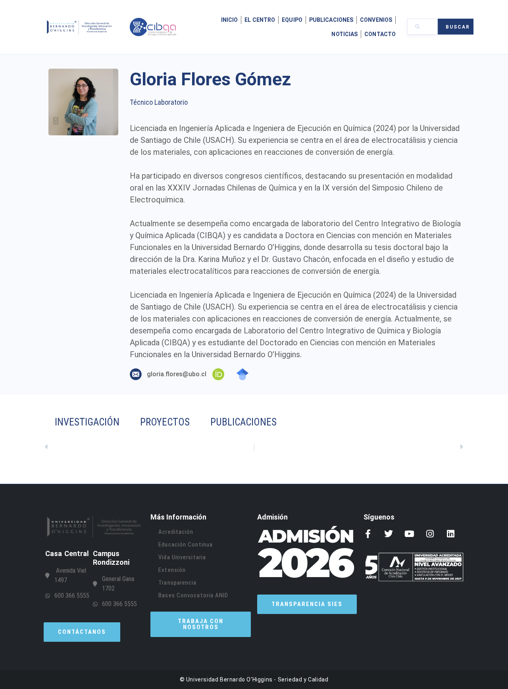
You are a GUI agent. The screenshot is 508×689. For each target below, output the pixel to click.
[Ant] (149, 447)
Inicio (229, 20)
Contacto (380, 34)
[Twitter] (388, 533)
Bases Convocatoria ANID (193, 595)
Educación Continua (185, 544)
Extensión (172, 570)
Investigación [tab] (87, 422)
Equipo (292, 20)
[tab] (297, 422)
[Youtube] (409, 533)
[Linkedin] (450, 533)
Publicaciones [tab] (243, 422)
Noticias (344, 34)
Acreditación (175, 531)
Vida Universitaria (182, 557)
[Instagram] (429, 533)
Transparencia (177, 582)
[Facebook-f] (368, 533)
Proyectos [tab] (165, 422)
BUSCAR (458, 27)
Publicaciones (331, 20)
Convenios (376, 20)
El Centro (259, 20)
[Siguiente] (359, 447)
